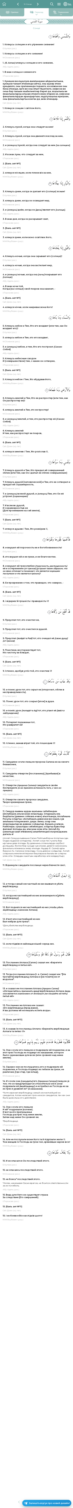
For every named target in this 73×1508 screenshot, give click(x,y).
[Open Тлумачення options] (61, 15)
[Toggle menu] (59, 4)
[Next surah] (38, 4)
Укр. (70, 4)
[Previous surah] (18, 4)
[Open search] (52, 4)
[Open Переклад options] (36, 15)
